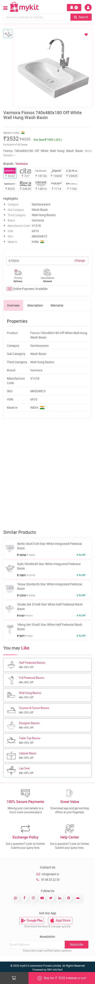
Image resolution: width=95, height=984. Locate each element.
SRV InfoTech (55, 969)
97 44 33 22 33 (50, 880)
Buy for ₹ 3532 (64, 978)
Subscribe (76, 944)
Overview (13, 305)
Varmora (21, 163)
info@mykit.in (50, 874)
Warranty (57, 305)
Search (83, 17)
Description (35, 305)
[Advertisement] (47, 474)
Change (79, 260)
